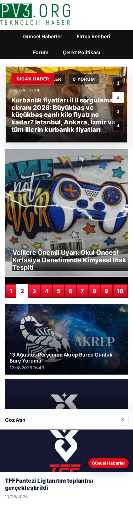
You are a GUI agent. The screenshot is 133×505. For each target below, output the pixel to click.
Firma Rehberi (93, 36)
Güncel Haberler (42, 36)
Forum (41, 52)
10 (120, 290)
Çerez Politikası (81, 52)
